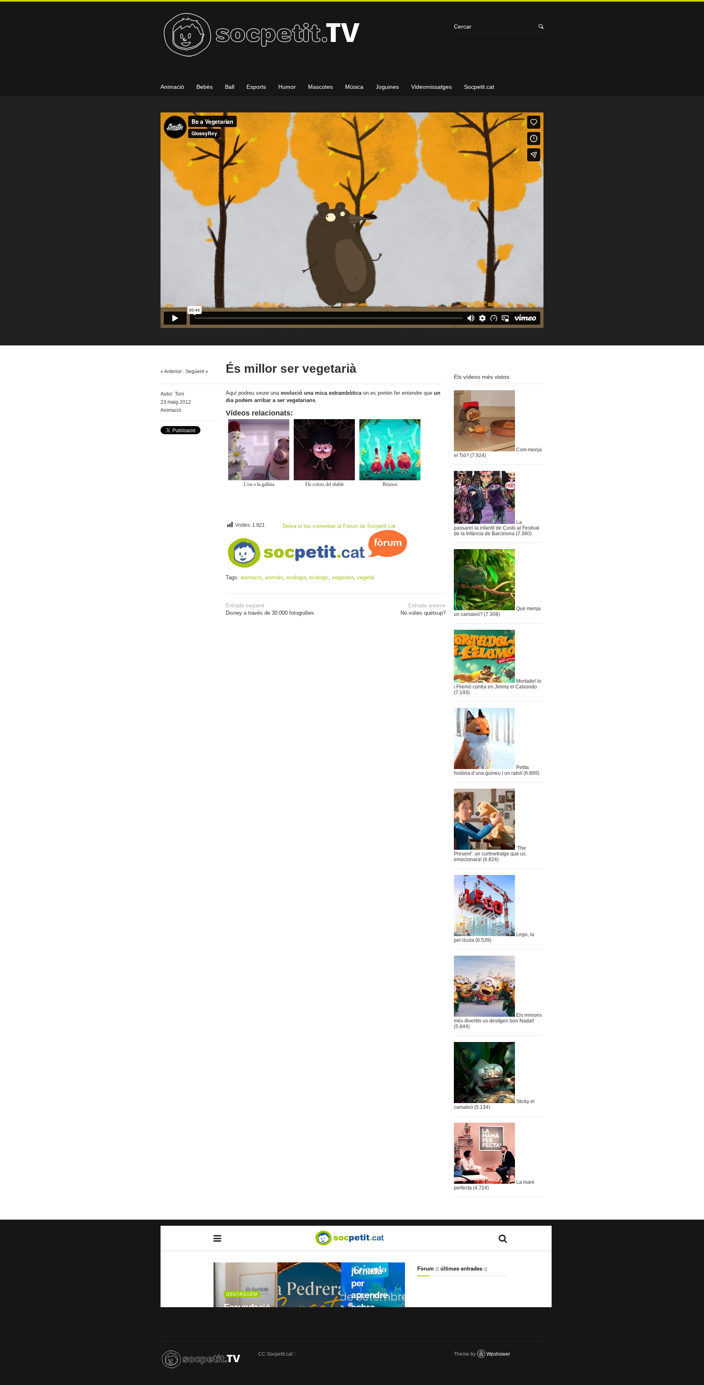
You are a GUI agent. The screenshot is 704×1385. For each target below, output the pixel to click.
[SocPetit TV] (303, 37)
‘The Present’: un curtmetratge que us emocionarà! (490, 853)
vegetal (365, 577)
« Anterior (171, 371)
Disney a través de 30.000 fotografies (270, 609)
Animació (172, 87)
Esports (256, 87)
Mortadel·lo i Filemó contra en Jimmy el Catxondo (497, 684)
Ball (229, 87)
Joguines (387, 87)
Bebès (204, 87)
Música (354, 87)
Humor (287, 87)
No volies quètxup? (423, 609)
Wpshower (498, 1354)
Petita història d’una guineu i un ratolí (491, 770)
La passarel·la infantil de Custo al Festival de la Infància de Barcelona (496, 527)
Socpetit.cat (479, 87)
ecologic (319, 577)
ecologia (296, 577)
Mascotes (320, 87)
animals (274, 577)
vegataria (343, 577)
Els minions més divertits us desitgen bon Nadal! (498, 1018)
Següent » (196, 371)
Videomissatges (431, 87)
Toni (179, 394)
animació (251, 577)
